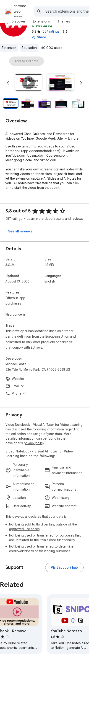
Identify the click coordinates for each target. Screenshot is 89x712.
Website (18, 379)
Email (15, 386)
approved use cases (24, 529)
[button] (28, 83)
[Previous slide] (8, 82)
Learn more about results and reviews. (55, 219)
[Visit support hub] (64, 567)
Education (29, 48)
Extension (9, 48)
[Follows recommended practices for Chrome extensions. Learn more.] (32, 25)
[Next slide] (81, 82)
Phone (16, 393)
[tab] (18, 21)
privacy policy (34, 443)
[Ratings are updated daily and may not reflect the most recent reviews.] (65, 31)
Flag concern (15, 314)
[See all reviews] (20, 231)
